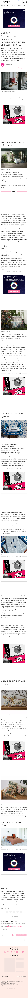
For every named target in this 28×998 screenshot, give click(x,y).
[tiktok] (20, 952)
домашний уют (6, 70)
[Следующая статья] (14, 940)
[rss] (5, 952)
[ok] (17, 952)
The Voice (7, 2)
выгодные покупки (19, 70)
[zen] (14, 952)
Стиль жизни (4, 32)
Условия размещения (4, 976)
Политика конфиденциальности (22, 976)
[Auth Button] (26, 2)
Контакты (14, 955)
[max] (23, 952)
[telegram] (11, 952)
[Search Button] (24, 2)
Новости (10, 32)
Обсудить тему (23, 68)
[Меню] (1, 2)
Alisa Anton (7, 91)
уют (10, 70)
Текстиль (13, 70)
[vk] (8, 952)
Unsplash (13, 91)
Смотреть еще (14, 209)
